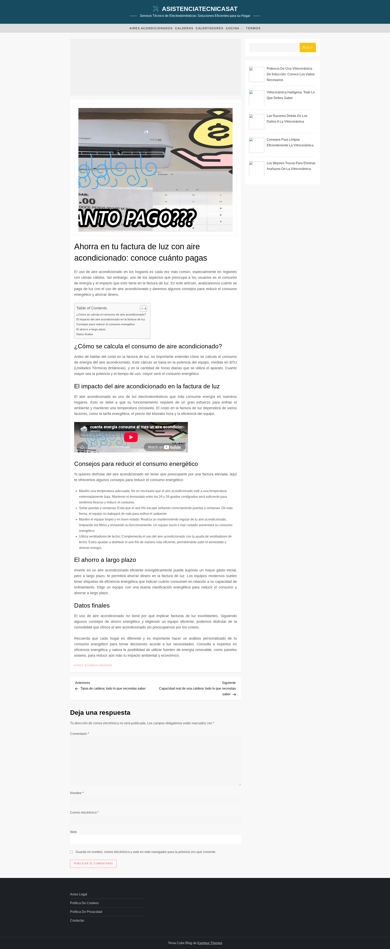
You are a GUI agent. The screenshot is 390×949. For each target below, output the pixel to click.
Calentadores (209, 28)
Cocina (232, 28)
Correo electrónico (84, 812)
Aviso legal (78, 894)
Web (73, 832)
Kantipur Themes (209, 943)
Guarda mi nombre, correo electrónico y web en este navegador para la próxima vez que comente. (146, 852)
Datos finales (84, 334)
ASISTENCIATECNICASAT (199, 8)
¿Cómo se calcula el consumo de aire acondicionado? (111, 314)
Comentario (79, 733)
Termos (253, 28)
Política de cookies (84, 903)
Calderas (184, 28)
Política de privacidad (86, 911)
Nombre (77, 793)
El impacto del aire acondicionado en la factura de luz (110, 319)
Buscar (308, 47)
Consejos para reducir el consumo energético (105, 324)
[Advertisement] (155, 67)
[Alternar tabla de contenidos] (141, 308)
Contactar (77, 920)
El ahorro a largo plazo (91, 329)
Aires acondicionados (151, 28)
